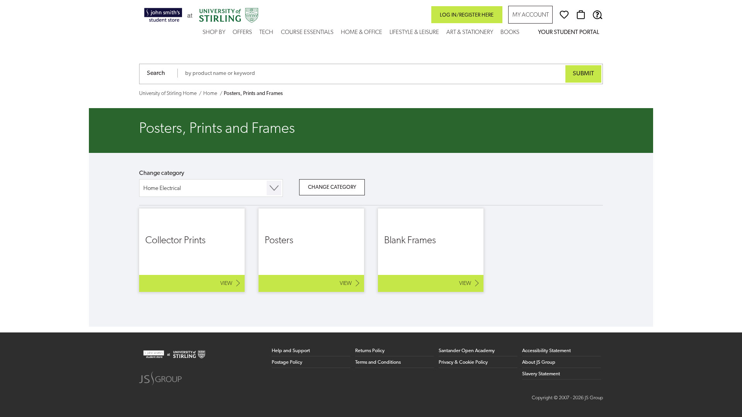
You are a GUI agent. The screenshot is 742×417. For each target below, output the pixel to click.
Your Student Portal (568, 33)
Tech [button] (266, 33)
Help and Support (291, 350)
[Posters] (311, 250)
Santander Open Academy (467, 350)
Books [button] (509, 33)
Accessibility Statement (546, 350)
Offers (242, 33)
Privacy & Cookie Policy (463, 362)
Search (156, 73)
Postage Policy (287, 362)
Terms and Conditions (378, 362)
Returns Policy (370, 350)
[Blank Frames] (430, 250)
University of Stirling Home (168, 93)
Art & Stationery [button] (469, 33)
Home (210, 93)
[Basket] (580, 14)
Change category (161, 173)
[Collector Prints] (192, 250)
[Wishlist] (564, 14)
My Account (530, 15)
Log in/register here (467, 15)
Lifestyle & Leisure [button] (414, 33)
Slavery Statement (541, 373)
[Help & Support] (597, 14)
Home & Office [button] (361, 33)
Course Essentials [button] (307, 33)
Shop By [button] (214, 33)
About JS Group (538, 362)
